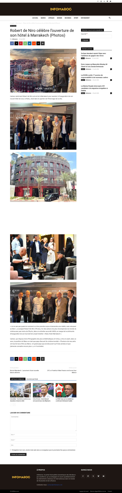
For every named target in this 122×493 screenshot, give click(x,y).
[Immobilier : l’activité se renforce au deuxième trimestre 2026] (20, 390)
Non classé (19, 23)
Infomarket (85, 18)
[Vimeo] (107, 1)
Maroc (43, 18)
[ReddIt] (34, 43)
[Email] (38, 43)
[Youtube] (110, 1)
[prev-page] (11, 404)
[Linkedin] (29, 43)
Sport (76, 18)
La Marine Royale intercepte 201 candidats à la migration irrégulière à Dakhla (94, 88)
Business (68, 18)
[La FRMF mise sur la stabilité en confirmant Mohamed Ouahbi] (66, 390)
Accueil (35, 18)
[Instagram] (101, 1)
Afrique (51, 18)
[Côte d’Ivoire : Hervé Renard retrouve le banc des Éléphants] (43, 390)
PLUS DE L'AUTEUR (32, 379)
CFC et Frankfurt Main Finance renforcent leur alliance (61, 371)
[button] (109, 18)
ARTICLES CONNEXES (17, 379)
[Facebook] (97, 1)
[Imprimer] (43, 43)
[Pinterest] (21, 43)
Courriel (84, 34)
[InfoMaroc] (61, 9)
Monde (59, 18)
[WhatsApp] (25, 43)
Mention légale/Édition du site (98, 491)
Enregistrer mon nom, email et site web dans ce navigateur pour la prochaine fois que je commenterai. (43, 450)
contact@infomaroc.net (54, 485)
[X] (104, 1)
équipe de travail (84, 491)
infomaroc (15, 39)
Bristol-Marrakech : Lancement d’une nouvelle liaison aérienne (24, 371)
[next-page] (14, 404)
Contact (110, 491)
